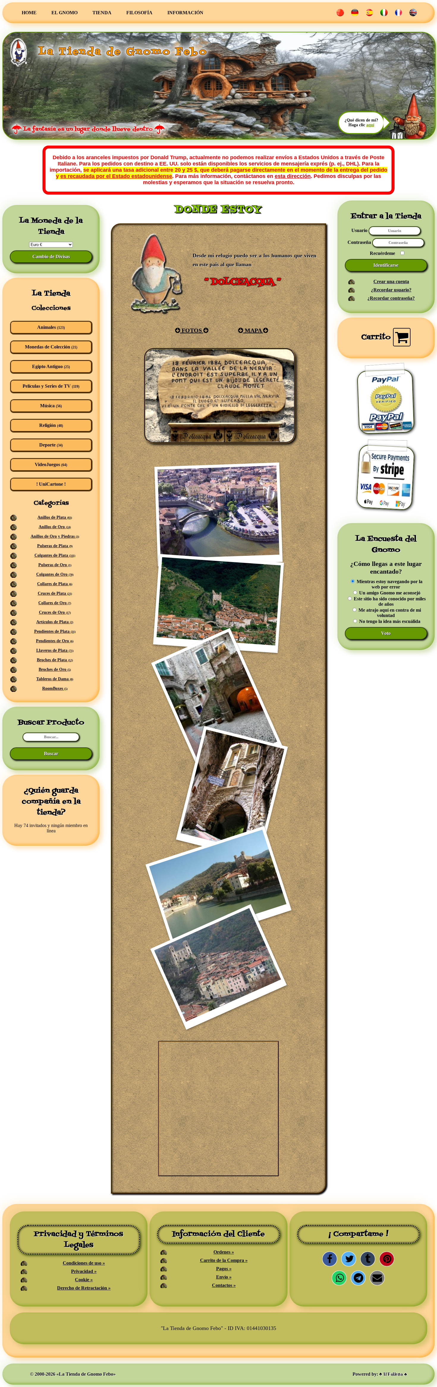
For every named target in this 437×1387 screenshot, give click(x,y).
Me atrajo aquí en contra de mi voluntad (389, 612)
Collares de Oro (54, 603)
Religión (51, 425)
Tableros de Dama (54, 679)
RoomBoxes (54, 688)
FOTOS (191, 330)
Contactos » (224, 1285)
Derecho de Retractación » (84, 1287)
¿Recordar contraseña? (391, 298)
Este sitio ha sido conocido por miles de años (389, 601)
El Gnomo (64, 12)
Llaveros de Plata (54, 650)
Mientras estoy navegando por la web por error (389, 584)
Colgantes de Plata (54, 555)
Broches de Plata (55, 660)
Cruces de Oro (55, 612)
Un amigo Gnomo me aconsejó (389, 592)
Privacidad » (84, 1271)
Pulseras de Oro (54, 565)
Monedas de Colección (51, 346)
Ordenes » (223, 1252)
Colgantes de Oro (54, 574)
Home (29, 12)
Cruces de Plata (55, 593)
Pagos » (224, 1268)
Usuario (359, 230)
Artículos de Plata (54, 622)
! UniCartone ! (51, 484)
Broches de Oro (55, 669)
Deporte (51, 444)
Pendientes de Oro (54, 641)
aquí (370, 125)
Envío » (224, 1276)
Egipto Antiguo (51, 366)
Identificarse (385, 265)
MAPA (253, 330)
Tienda (101, 12)
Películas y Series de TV (51, 386)
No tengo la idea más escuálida (389, 621)
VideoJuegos (51, 464)
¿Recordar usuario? (391, 289)
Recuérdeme (382, 253)
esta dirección (293, 176)
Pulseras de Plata (55, 546)
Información (185, 12)
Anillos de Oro (55, 527)
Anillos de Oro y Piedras (55, 536)
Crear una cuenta (391, 281)
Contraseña (360, 242)
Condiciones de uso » (84, 1263)
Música (51, 405)
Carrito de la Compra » (224, 1260)
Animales (51, 327)
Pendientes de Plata (55, 631)
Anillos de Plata (54, 517)
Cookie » (84, 1279)
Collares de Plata (54, 584)
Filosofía (139, 12)
